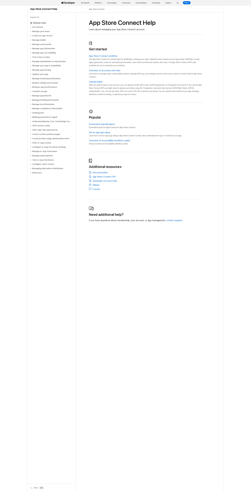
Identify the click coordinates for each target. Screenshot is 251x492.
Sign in (186, 3)
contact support (174, 220)
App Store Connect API (104, 176)
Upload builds (95, 81)
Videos (96, 185)
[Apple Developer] (68, 3)
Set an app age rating (99, 132)
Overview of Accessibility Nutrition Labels (109, 140)
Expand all (34, 17)
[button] (178, 3)
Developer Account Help (105, 181)
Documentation (100, 172)
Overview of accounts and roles (104, 70)
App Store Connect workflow (103, 56)
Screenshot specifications (102, 124)
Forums (96, 189)
